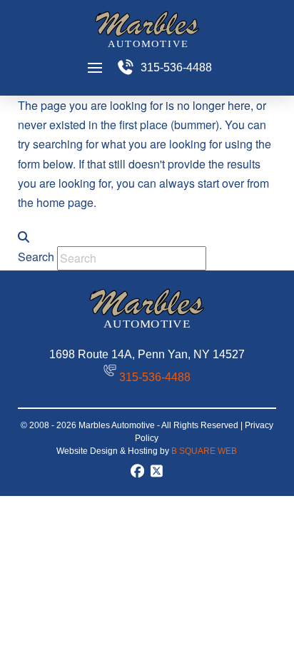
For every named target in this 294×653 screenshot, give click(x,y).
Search (36, 256)
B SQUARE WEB (204, 451)
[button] (95, 68)
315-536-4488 (155, 377)
